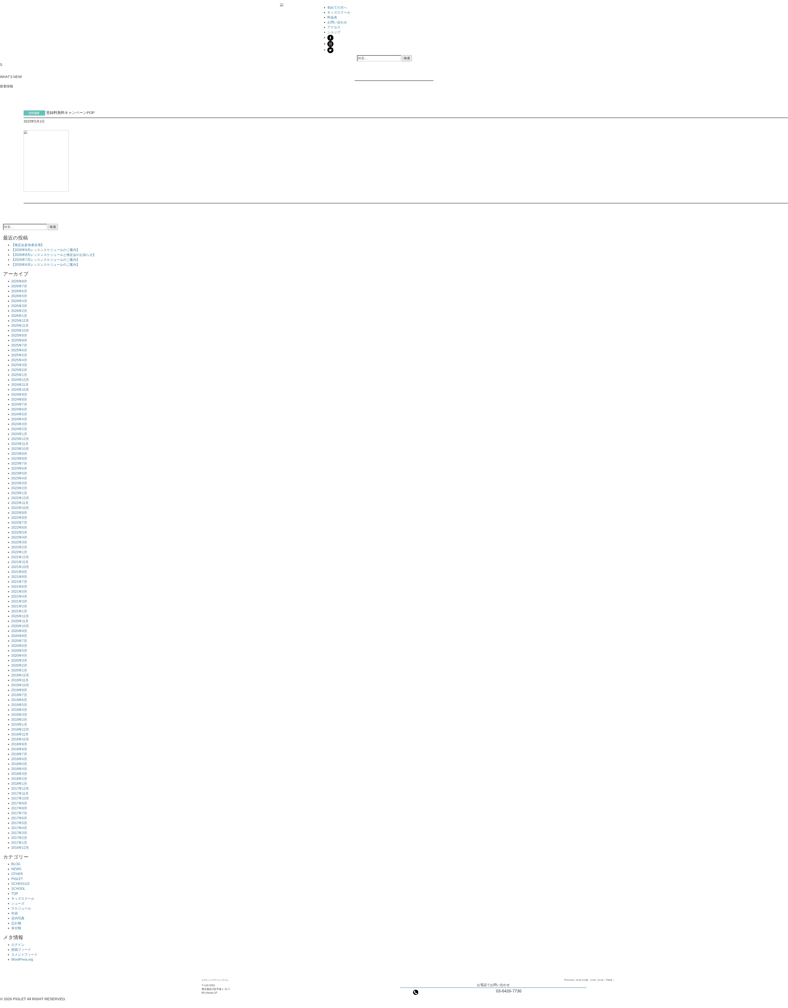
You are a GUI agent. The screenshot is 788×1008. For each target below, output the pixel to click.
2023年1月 (19, 493)
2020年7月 (19, 641)
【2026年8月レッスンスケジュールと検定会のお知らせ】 (53, 255)
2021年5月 (19, 591)
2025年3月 (19, 365)
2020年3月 (19, 660)
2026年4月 (19, 301)
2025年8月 (19, 340)
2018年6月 (19, 759)
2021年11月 (20, 562)
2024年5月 (19, 414)
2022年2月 (19, 547)
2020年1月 (19, 670)
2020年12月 (20, 616)
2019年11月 (20, 680)
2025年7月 (19, 345)
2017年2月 (19, 838)
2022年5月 (19, 532)
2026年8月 (19, 281)
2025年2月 (19, 370)
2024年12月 (20, 379)
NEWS (16, 869)
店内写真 (17, 918)
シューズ (17, 903)
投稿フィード (21, 949)
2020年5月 (19, 650)
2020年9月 (19, 631)
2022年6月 (19, 527)
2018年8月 (19, 749)
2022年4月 (19, 537)
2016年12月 (20, 847)
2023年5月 (19, 473)
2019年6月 (19, 700)
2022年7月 (19, 522)
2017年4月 (19, 828)
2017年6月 (19, 818)
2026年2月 (19, 311)
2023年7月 (19, 463)
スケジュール (21, 908)
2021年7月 (19, 581)
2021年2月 (19, 606)
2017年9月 (19, 803)
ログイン (17, 944)
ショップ (333, 32)
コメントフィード (24, 954)
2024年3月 (19, 424)
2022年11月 (20, 503)
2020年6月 (19, 645)
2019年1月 (19, 724)
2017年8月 (19, 808)
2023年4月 (19, 478)
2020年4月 (19, 655)
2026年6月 (19, 291)
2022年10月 (20, 508)
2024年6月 (19, 409)
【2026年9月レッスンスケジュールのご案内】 (45, 250)
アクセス (333, 27)
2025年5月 (19, 355)
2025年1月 (19, 375)
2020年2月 (19, 665)
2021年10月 (20, 567)
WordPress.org (22, 959)
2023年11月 (20, 444)
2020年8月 (19, 636)
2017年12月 (20, 788)
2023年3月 (19, 483)
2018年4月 (19, 769)
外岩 (14, 913)
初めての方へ (337, 7)
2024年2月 (19, 429)
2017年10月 (20, 798)
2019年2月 (19, 719)
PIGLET (17, 879)
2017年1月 (19, 842)
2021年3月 (19, 601)
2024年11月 (20, 384)
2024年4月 (19, 419)
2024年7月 (19, 404)
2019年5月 (19, 705)
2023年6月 (19, 468)
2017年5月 (19, 823)
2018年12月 (20, 729)
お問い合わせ (337, 22)
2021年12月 (20, 557)
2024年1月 (19, 434)
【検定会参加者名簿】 (27, 245)
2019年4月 (19, 709)
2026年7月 (19, 286)
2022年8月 (19, 517)
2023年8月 (19, 458)
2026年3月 (19, 306)
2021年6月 (19, 586)
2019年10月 (20, 685)
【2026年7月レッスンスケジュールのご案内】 (45, 259)
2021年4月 (19, 596)
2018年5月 (19, 764)
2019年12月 (20, 675)
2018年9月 (19, 744)
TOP (14, 893)
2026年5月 (19, 296)
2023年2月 (19, 488)
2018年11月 (20, 734)
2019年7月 (19, 695)
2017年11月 (20, 793)
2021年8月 (19, 576)
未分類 (16, 928)
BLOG (15, 864)
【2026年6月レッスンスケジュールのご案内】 (45, 264)
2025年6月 (19, 350)
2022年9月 (19, 512)
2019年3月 (19, 714)
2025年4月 (19, 360)
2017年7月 (19, 813)
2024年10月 (20, 389)
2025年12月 (20, 320)
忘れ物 (16, 923)
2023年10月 (20, 448)
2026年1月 (19, 315)
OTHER (17, 874)
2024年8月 (19, 399)
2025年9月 (19, 335)
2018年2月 (19, 778)
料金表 (332, 17)
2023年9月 (19, 453)
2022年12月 (20, 498)
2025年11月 (20, 325)
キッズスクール (338, 12)
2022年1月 (19, 552)
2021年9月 (19, 572)
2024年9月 (19, 394)
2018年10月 (20, 739)
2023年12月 (20, 439)
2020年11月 (20, 621)
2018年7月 (19, 754)
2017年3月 (19, 833)
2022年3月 (19, 542)
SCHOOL (18, 888)
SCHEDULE (20, 883)
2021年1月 (19, 611)
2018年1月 (19, 783)
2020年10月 (20, 626)
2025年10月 (20, 330)
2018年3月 (19, 773)
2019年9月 (19, 690)
